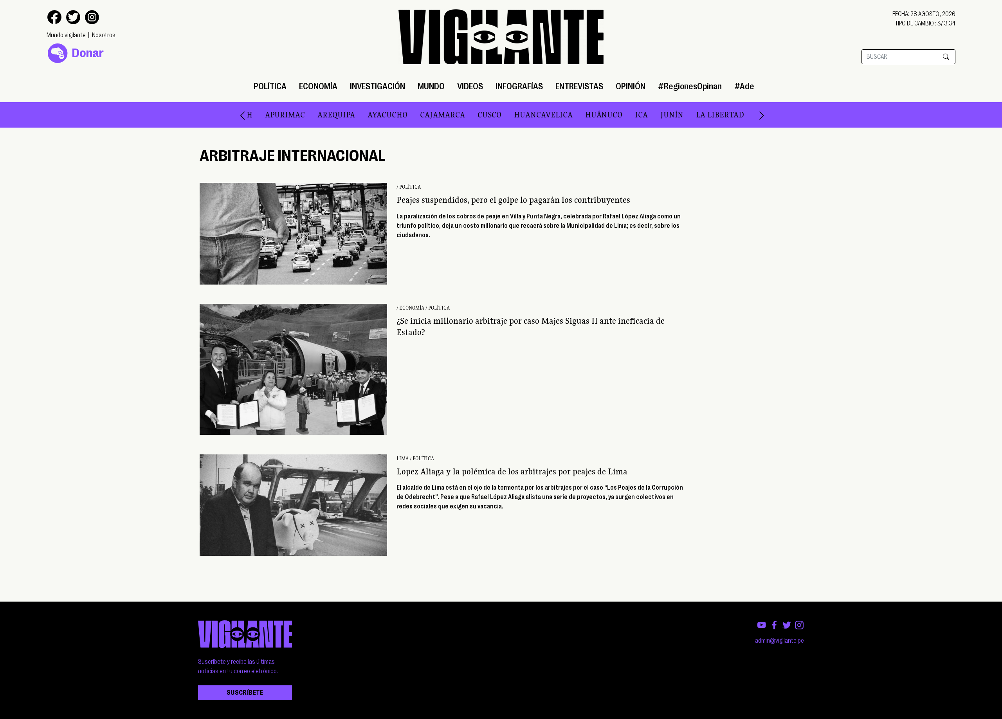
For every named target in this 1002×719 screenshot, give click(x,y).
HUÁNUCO (561, 115)
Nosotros (103, 35)
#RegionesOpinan (690, 86)
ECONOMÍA (318, 86)
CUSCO (447, 115)
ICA (599, 115)
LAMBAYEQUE (739, 115)
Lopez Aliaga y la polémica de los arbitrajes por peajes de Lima (511, 471)
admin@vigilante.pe (779, 640)
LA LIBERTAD (678, 115)
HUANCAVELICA (501, 115)
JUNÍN (629, 115)
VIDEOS (470, 86)
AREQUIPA (294, 115)
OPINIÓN (630, 86)
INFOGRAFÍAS (519, 86)
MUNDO (431, 86)
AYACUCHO (345, 115)
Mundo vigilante (66, 35)
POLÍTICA (270, 86)
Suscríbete (245, 692)
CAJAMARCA (400, 115)
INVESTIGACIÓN (377, 86)
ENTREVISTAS (579, 86)
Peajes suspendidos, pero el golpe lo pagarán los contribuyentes (513, 199)
